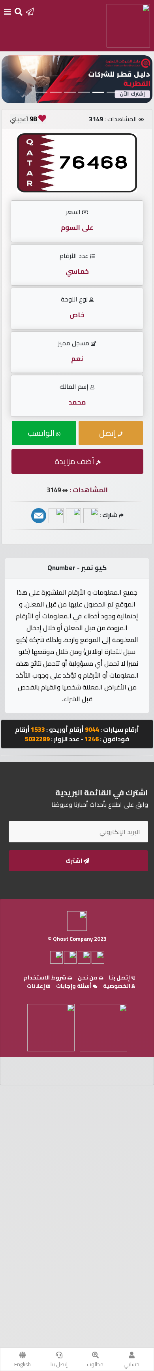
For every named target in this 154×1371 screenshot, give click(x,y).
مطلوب (95, 1364)
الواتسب (42, 433)
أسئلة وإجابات (74, 986)
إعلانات (36, 986)
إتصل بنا (59, 1364)
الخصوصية (117, 986)
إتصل (108, 433)
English (22, 1364)
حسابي (131, 1364)
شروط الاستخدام (46, 977)
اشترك (74, 860)
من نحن (88, 977)
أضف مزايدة (75, 461)
